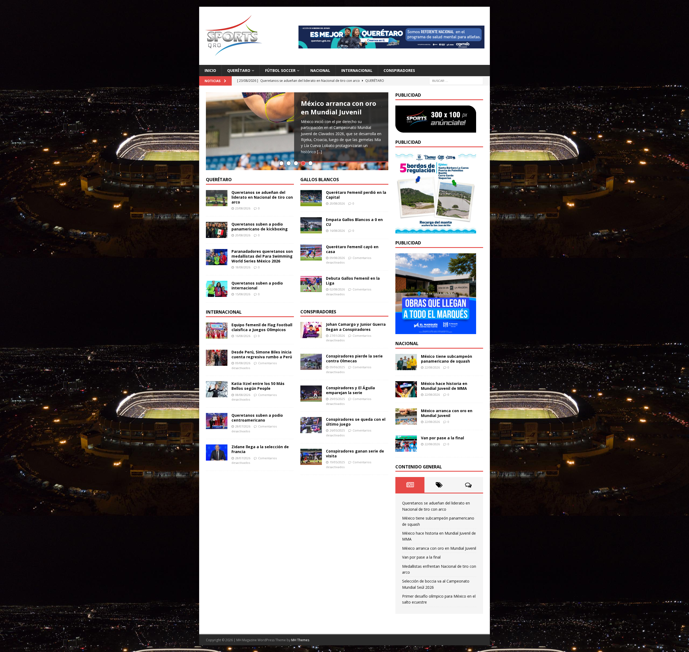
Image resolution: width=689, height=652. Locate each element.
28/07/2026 (242, 426)
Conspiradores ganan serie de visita (355, 453)
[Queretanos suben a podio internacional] (216, 289)
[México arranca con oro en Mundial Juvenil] (406, 416)
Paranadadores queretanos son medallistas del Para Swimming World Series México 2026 (262, 256)
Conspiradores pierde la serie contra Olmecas (354, 358)
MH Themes (300, 640)
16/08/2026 (242, 336)
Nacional (320, 70)
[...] (319, 151)
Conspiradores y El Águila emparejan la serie (350, 390)
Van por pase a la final (442, 437)
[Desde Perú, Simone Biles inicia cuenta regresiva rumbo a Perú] (216, 358)
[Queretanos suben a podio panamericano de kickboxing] (216, 230)
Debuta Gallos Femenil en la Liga (353, 281)
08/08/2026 (242, 395)
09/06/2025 (337, 367)
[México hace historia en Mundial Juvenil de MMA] (406, 389)
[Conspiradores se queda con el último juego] (311, 425)
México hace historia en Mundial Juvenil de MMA (444, 386)
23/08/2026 (242, 208)
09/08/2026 (242, 363)
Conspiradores (399, 70)
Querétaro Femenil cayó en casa (352, 249)
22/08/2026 (432, 367)
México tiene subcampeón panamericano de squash (446, 359)
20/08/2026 (242, 235)
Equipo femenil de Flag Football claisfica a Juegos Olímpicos (261, 327)
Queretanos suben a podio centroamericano (257, 418)
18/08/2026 (242, 267)
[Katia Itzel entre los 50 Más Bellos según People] (216, 389)
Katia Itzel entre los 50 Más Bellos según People (257, 386)
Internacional (356, 70)
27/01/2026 (337, 336)
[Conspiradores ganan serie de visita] (311, 457)
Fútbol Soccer (280, 70)
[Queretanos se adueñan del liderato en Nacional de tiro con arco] (216, 198)
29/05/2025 (337, 399)
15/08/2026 (242, 294)
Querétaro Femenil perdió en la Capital (356, 195)
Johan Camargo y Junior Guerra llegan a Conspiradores (356, 327)
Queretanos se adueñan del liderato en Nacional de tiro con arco (262, 197)
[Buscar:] (456, 80)
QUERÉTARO (219, 180)
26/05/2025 (337, 430)
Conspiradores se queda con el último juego (355, 422)
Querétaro (238, 70)
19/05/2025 (337, 462)
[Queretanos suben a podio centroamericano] (216, 421)
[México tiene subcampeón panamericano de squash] (406, 362)
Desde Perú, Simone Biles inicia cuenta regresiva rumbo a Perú (261, 354)
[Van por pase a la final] (406, 444)
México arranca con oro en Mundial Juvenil (338, 107)
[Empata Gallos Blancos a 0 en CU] (311, 225)
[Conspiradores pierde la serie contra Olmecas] (311, 362)
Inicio (210, 70)
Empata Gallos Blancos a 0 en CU (354, 222)
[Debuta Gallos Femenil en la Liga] (311, 284)
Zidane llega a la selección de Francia (260, 449)
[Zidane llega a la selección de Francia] (216, 452)
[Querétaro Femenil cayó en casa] (311, 252)
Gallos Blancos (319, 180)
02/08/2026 (337, 289)
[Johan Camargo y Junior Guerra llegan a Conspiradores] (311, 330)
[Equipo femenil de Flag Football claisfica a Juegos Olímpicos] (216, 331)
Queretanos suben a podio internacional (257, 285)
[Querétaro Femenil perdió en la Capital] (311, 198)
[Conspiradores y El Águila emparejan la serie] (311, 393)
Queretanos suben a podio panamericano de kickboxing (259, 227)
